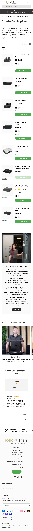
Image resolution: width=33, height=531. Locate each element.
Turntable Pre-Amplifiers (22, 16)
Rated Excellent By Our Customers (18, 12)
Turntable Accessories (10, 16)
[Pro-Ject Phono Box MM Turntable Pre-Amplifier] (7, 171)
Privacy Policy (5, 525)
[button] (3, 406)
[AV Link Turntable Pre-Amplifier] (7, 151)
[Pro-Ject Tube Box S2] (7, 105)
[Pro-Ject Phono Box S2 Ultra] (7, 213)
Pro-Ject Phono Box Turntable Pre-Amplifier (22, 186)
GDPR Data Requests (6, 527)
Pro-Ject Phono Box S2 (22, 78)
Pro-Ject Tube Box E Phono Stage (23, 56)
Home (3, 16)
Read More (15, 38)
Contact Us (16, 472)
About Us (16, 309)
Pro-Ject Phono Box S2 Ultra (22, 209)
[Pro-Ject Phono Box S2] (7, 83)
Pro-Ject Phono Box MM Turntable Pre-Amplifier (22, 167)
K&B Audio (7, 517)
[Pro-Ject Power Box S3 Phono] (7, 127)
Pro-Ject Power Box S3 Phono (22, 123)
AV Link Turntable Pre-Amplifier (22, 147)
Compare (24, 44)
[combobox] (16, 6)
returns (21, 282)
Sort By (3, 47)
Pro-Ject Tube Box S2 (21, 100)
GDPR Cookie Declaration (23, 525)
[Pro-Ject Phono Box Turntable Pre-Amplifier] (7, 190)
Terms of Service (12, 525)
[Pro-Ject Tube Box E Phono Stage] (7, 60)
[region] (16, 405)
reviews (24, 294)
